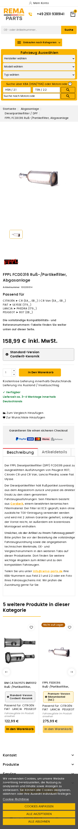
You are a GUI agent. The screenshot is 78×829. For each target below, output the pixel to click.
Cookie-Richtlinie (16, 799)
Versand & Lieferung (48, 22)
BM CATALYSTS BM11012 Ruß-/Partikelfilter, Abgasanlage (20, 685)
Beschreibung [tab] (20, 452)
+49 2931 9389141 (50, 14)
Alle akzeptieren (39, 814)
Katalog (6, 22)
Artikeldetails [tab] (54, 452)
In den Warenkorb (40, 372)
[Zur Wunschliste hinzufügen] (31, 627)
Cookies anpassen (39, 806)
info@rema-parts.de (48, 571)
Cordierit (16, 504)
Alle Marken (23, 22)
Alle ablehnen (39, 821)
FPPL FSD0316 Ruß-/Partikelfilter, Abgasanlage (55, 685)
